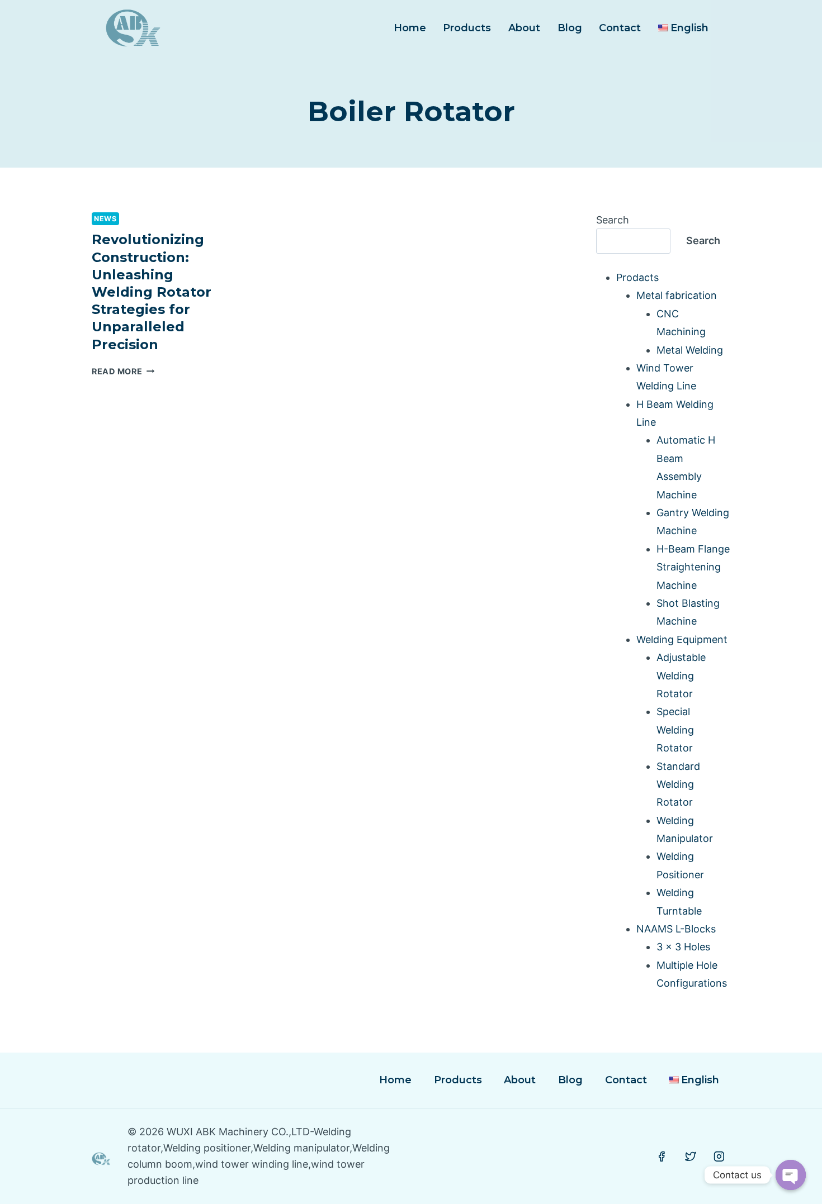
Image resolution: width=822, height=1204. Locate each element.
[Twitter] (690, 1156)
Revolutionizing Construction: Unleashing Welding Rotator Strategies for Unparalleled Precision (151, 291)
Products (467, 28)
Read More (123, 371)
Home (410, 28)
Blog (570, 28)
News (105, 219)
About (524, 28)
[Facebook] (661, 1156)
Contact (620, 28)
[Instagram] (719, 1156)
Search (612, 220)
